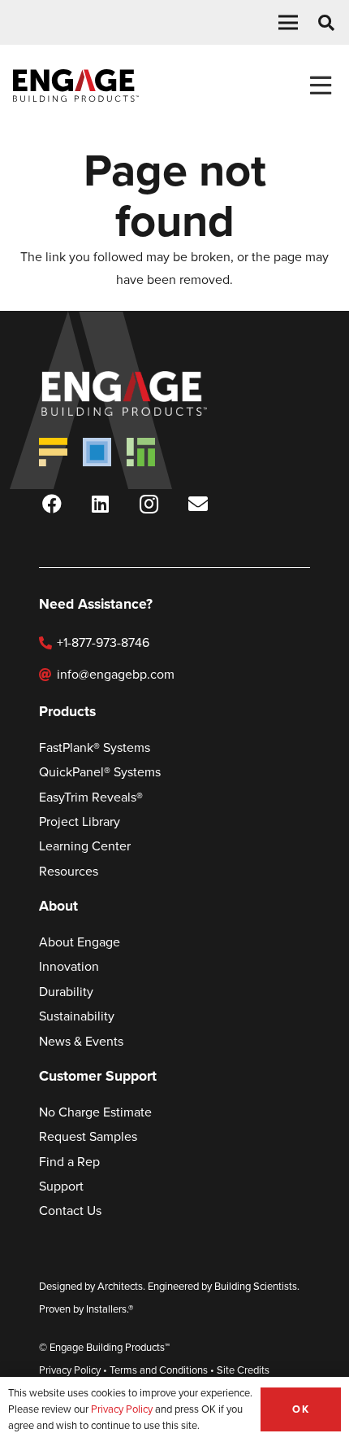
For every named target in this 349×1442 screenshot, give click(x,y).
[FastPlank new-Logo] (53, 452)
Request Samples (88, 1136)
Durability (66, 991)
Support (61, 1186)
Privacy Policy (70, 1370)
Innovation (69, 966)
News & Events (81, 1041)
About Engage (79, 942)
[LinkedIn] (100, 503)
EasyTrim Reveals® (91, 797)
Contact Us (70, 1210)
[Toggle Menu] (320, 85)
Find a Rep (69, 1161)
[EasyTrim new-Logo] (141, 452)
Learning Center (85, 846)
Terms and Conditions (159, 1370)
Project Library (79, 821)
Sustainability (76, 1016)
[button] (288, 22)
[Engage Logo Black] (76, 85)
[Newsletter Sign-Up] (198, 503)
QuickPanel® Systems (100, 772)
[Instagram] (149, 503)
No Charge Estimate (95, 1112)
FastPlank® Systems (94, 747)
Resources (68, 871)
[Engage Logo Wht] (147, 393)
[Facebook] (52, 503)
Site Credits (243, 1370)
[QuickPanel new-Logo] (97, 452)
